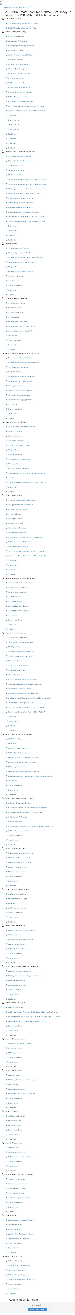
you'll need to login (45, 1307)
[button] (1, 2)
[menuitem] (1, 4)
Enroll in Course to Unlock (37, 1309)
